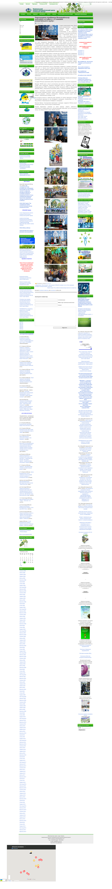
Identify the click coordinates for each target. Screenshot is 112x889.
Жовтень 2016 (23, 786)
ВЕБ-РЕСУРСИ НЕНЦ (26, 36)
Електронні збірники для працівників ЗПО (85, 650)
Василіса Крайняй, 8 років (83, 201)
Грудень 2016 (22, 782)
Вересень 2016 (23, 787)
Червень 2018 (23, 749)
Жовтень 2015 (23, 807)
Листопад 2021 (23, 674)
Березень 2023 (23, 645)
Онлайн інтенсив (23, 387)
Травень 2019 (22, 729)
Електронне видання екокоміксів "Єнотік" (85, 714)
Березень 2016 (23, 798)
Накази (54, 14)
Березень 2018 (23, 755)
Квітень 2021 (22, 687)
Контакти (28, 4)
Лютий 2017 (22, 778)
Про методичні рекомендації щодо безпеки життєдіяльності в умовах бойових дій (85, 449)
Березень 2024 (23, 623)
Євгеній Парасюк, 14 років (83, 204)
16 (32, 559)
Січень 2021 (22, 693)
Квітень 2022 (22, 665)
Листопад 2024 (23, 609)
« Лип (21, 565)
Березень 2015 (23, 820)
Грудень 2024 (22, 607)
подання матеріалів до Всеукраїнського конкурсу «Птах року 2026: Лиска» (26, 507)
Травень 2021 (22, 685)
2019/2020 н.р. (81, 50)
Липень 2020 (22, 704)
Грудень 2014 (22, 826)
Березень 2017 (23, 776)
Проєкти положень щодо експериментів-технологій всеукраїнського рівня (25, 283)
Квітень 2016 (22, 796)
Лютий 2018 (22, 756)
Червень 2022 (23, 662)
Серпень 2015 (23, 811)
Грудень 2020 (22, 694)
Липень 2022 (22, 660)
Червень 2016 (23, 793)
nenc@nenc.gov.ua (58, 841)
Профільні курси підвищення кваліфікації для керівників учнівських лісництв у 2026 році (26, 364)
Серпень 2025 (23, 592)
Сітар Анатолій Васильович (84, 194)
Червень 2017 (23, 771)
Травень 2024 (22, 620)
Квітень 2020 (22, 709)
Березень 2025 (23, 601)
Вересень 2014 (23, 831)
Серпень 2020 (23, 702)
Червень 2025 (23, 596)
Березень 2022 (23, 667)
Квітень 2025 (22, 600)
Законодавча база (53, 4)
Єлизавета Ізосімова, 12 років (84, 206)
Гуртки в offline (81, 23)
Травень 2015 (22, 817)
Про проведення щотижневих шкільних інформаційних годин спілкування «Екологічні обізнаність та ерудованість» (85, 491)
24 (20, 562)
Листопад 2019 (23, 718)
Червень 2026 (23, 574)
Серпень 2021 (23, 680)
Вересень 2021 (23, 678)
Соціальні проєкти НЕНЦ (85, 151)
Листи (48, 14)
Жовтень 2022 (23, 654)
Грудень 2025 (22, 585)
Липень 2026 (22, 572)
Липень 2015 (22, 813)
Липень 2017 (22, 769)
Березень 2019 (23, 733)
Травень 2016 (22, 795)
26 (24, 562)
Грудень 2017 (22, 760)
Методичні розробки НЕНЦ (85, 653)
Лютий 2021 (22, 691)
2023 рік (21, 326)
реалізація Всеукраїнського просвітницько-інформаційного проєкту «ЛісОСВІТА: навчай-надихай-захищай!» (26, 394)
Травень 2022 (22, 663)
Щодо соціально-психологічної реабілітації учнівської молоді (86, 421)
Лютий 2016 (22, 800)
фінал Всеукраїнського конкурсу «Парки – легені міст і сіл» (26, 500)
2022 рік (21, 324)
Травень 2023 (22, 642)
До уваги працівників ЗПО (85, 276)
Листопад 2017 (23, 762)
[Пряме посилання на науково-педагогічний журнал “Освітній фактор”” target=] (85, 676)
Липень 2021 (22, 682)
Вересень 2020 (23, 700)
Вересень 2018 (23, 744)
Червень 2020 (23, 705)
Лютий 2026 (22, 581)
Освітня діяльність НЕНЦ (85, 18)
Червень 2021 (23, 683)
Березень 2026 (23, 580)
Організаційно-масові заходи (65, 14)
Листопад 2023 (23, 631)
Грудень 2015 (22, 804)
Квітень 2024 (22, 621)
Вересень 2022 (23, 656)
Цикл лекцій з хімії (82, 117)
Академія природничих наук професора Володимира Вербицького (84, 109)
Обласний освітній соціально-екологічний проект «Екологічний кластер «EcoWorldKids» (85, 513)
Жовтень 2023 (23, 632)
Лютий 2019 (22, 735)
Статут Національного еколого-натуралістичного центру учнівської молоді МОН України (26, 214)
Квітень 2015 (22, 818)
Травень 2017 (22, 773)
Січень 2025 (22, 605)
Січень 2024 (22, 627)
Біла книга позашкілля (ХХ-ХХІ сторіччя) (85, 533)
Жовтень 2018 (23, 742)
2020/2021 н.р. (81, 52)
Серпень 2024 (23, 614)
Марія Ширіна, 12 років (83, 203)
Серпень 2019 (23, 724)
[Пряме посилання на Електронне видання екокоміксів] (85, 722)
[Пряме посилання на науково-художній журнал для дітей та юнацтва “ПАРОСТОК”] (85, 694)
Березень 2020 (23, 711)
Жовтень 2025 (23, 589)
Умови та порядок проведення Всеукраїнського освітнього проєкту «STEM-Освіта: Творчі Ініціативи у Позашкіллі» (26, 408)
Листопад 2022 (23, 652)
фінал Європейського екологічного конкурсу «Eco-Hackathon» (26, 438)
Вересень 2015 (23, 809)
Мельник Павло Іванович (83, 196)
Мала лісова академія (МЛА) (26, 534)
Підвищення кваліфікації (81, 14)
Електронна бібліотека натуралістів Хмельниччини (85, 656)
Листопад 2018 (23, 740)
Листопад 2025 (23, 587)
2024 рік (21, 327)
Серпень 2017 (23, 767)
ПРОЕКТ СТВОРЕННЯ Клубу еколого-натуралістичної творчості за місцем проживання (85, 518)
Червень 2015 (23, 815)
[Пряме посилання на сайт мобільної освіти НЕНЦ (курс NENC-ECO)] (85, 148)
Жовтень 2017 (23, 764)
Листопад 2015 (23, 806)
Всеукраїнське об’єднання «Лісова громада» (25, 531)
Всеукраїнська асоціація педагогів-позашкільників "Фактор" (25, 157)
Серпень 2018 (23, 745)
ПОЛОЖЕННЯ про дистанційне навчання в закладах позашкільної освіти (85, 442)
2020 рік (21, 322)
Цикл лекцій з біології (82, 116)
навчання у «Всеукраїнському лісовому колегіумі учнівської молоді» (26, 468)
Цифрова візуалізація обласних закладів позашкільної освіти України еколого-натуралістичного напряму (85, 368)
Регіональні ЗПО (43, 4)
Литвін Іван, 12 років (82, 208)
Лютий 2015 (22, 822)
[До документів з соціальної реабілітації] (85, 246)
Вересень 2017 (23, 765)
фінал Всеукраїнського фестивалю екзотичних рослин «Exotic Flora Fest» (26, 483)
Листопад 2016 (23, 784)
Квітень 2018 (22, 753)
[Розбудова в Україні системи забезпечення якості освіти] (85, 349)
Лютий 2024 (22, 625)
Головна (21, 4)
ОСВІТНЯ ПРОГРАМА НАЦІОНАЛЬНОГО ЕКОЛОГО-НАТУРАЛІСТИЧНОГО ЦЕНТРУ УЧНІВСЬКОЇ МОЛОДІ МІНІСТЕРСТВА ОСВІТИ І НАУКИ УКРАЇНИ (27, 222)
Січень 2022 (22, 671)
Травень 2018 (22, 751)
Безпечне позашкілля (82, 119)
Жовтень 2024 (23, 611)
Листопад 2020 (23, 696)
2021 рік (21, 323)
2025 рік (21, 328)
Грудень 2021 (22, 673)
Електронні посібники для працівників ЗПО (85, 645)
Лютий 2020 (22, 713)
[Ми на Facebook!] (72, 4)
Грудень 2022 (22, 651)
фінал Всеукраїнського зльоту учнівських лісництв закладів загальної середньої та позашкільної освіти (27, 474)
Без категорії (48, 283)
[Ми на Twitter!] (76, 4)
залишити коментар (44, 290)
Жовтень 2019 (23, 720)
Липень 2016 (22, 791)
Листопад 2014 (23, 827)
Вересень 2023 (23, 634)
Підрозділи (34, 4)
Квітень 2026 (22, 578)
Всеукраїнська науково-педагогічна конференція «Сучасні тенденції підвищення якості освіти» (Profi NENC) (26, 340)
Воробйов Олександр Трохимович (85, 192)
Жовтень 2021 (23, 676)
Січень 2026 (22, 583)
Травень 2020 (22, 707)
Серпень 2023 (23, 636)
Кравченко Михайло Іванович (84, 195)
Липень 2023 (22, 638)
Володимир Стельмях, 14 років (84, 211)
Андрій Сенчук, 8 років (83, 207)
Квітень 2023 (22, 643)
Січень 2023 (22, 649)
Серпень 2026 (23, 570)
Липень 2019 (22, 725)
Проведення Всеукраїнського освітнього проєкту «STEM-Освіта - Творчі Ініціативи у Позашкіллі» (26, 403)
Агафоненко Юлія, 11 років (84, 210)
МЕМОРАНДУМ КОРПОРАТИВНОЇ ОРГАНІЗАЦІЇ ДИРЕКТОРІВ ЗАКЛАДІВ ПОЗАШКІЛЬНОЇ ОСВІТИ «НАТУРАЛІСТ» (26, 165)
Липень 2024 (22, 616)
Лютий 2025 (22, 603)
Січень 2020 (22, 714)
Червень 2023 (23, 640)
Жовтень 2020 (23, 698)
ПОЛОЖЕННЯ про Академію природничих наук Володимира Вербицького (85, 113)
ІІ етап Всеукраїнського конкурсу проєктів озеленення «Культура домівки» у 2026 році (26, 523)
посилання (53, 290)
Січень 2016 (22, 802)
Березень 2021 (23, 689)
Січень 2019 (22, 736)
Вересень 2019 (23, 722)
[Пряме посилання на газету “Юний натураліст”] (85, 711)
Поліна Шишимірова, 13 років (84, 212)
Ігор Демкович (59, 842)
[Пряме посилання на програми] (85, 561)
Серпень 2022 (23, 658)
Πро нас (29, 14)
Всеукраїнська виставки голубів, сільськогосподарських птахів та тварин (26, 431)
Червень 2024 (23, 618)
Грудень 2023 (22, 629)
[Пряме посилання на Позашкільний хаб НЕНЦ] (26, 147)
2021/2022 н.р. (81, 53)
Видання (35, 14)
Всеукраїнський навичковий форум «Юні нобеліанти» (25, 424)
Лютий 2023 (22, 647)
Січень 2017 (22, 780)
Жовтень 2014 (23, 829)
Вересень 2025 (23, 591)
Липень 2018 (22, 747)
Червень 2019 (23, 727)
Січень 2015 (22, 824)
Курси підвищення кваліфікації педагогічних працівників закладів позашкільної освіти (27, 371)
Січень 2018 (22, 758)
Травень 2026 (22, 576)
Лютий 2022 (22, 669)
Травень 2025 (22, 598)
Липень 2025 (22, 594)
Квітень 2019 (22, 731)
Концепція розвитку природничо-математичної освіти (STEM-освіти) (25, 278)
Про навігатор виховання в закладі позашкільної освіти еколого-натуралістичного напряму (85, 507)
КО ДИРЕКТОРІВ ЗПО (26, 149)
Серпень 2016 (23, 789)
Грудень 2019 (22, 716)
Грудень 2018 (22, 738)
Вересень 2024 (23, 612)
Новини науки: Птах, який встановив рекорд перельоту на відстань (61, 287)
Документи (42, 14)
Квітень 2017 (22, 775)
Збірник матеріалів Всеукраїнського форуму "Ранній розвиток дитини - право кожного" (85, 363)
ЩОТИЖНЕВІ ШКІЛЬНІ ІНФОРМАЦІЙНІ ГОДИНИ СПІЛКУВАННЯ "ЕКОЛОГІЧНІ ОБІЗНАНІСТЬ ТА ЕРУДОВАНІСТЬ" (85, 498)
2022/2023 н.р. (81, 54)
